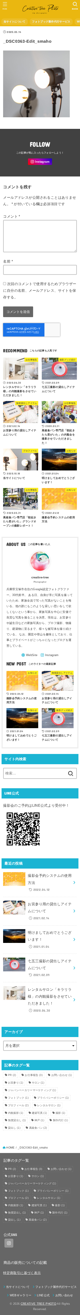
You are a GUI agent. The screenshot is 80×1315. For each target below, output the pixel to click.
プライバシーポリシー (53, 1097)
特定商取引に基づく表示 (22, 1273)
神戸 (39, 1120)
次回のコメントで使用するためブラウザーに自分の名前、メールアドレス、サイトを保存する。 (39, 290)
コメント (11, 216)
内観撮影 (15, 1112)
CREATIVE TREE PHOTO (38, 1303)
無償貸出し (17, 1120)
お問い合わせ (61, 1075)
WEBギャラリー (20, 1295)
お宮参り (15, 1082)
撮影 (60, 1112)
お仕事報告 (34, 1075)
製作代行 (60, 1120)
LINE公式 (43, 1295)
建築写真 (39, 1112)
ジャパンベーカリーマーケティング (32, 1090)
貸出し (14, 1127)
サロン (38, 1082)
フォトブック (18, 1097)
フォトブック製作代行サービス (51, 21)
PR (12, 1075)
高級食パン (38, 1127)
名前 (8, 261)
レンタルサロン (48, 1105)
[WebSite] (29, 655)
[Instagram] (40, 161)
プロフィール (18, 1105)
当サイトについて (14, 21)
